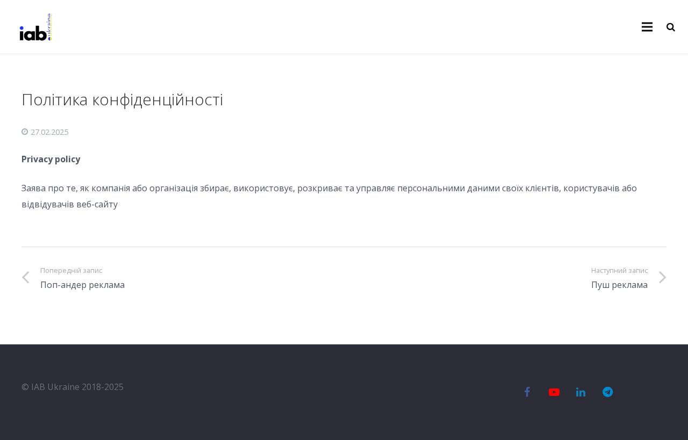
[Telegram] (607, 392)
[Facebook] (527, 392)
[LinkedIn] (581, 392)
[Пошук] (671, 27)
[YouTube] (554, 392)
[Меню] (647, 26)
